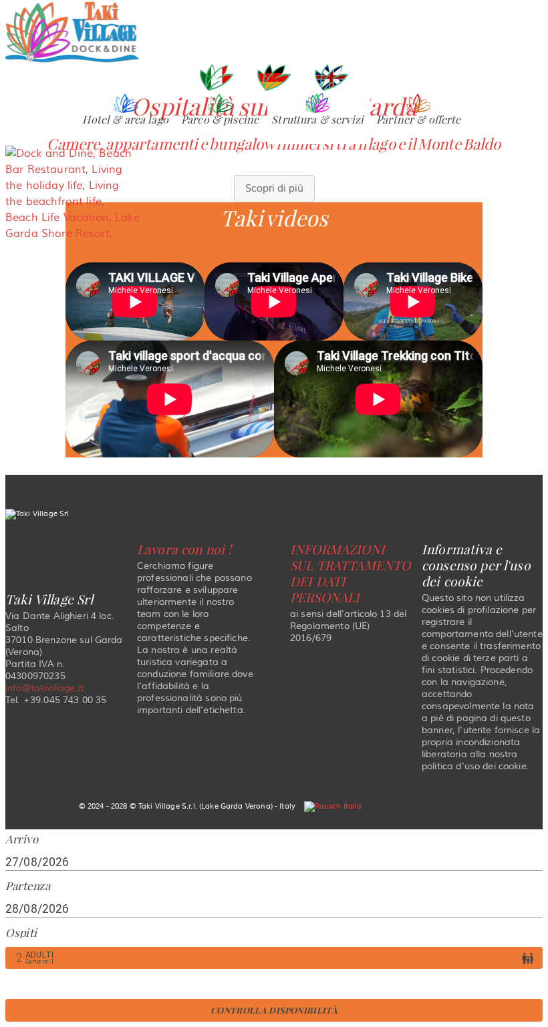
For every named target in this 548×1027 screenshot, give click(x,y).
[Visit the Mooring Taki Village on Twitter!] (336, 492)
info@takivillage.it (44, 688)
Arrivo (21, 839)
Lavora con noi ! (184, 550)
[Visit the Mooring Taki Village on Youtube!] (298, 492)
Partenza (27, 885)
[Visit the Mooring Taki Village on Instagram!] (256, 492)
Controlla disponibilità (274, 1010)
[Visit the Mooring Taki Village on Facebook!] (216, 492)
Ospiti (21, 932)
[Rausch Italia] (333, 806)
